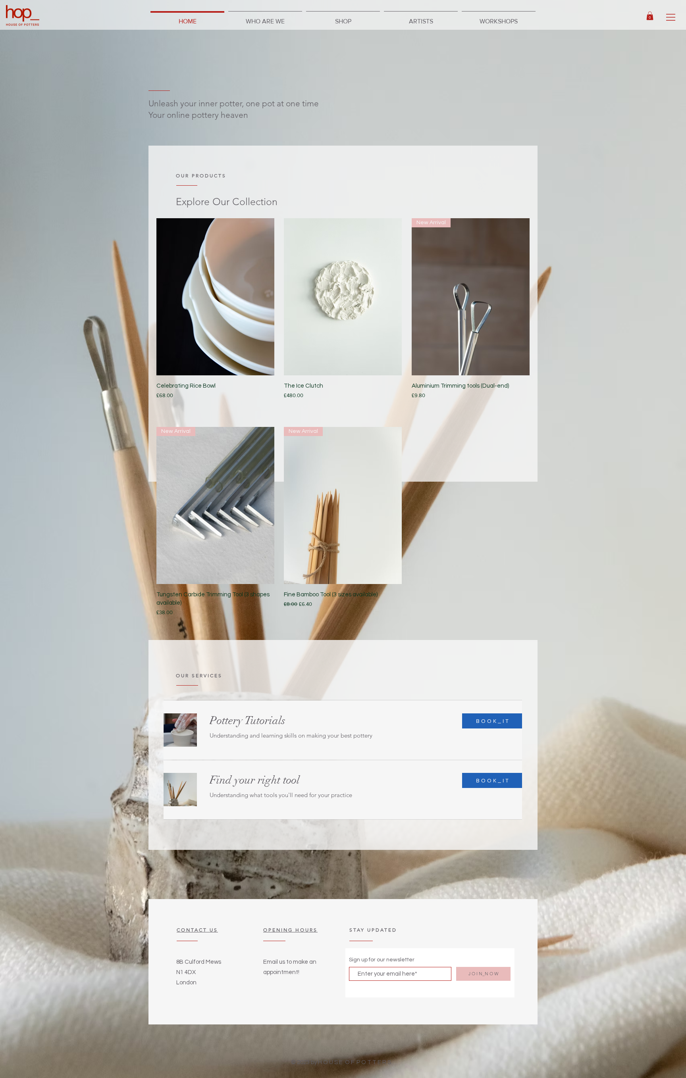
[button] (670, 17)
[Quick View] (215, 296)
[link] (649, 16)
